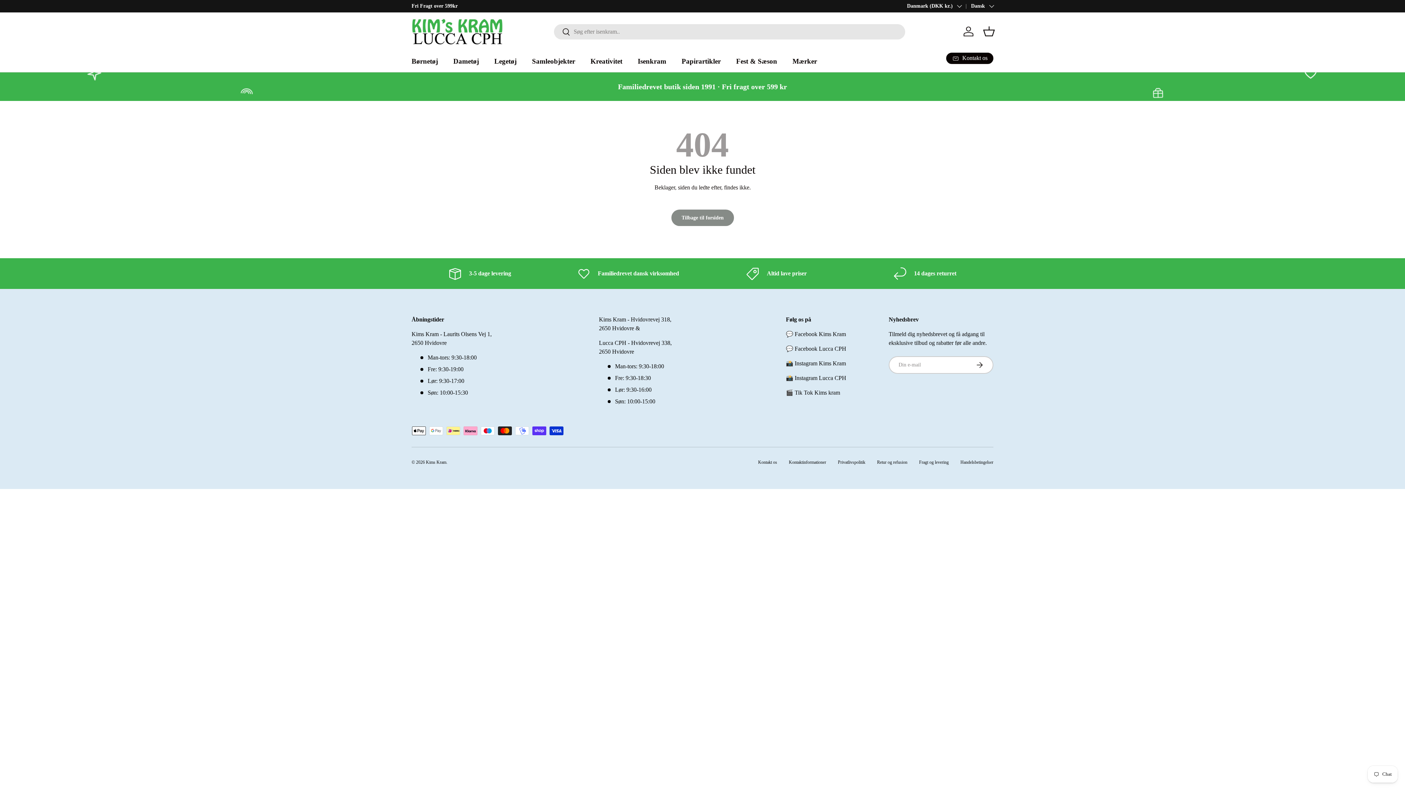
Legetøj (505, 61)
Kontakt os (767, 462)
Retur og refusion (892, 462)
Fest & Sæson (756, 61)
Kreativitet (606, 61)
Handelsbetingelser (976, 462)
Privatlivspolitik (851, 462)
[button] (989, 31)
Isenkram (652, 61)
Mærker (805, 61)
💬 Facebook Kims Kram (816, 334)
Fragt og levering (934, 462)
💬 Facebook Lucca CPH (816, 349)
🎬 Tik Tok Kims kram (813, 393)
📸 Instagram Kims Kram (816, 363)
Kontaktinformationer (807, 462)
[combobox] (729, 32)
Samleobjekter (553, 61)
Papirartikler (701, 61)
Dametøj (466, 61)
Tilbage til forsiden (703, 218)
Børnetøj (425, 61)
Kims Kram (436, 462)
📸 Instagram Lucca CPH (816, 378)
